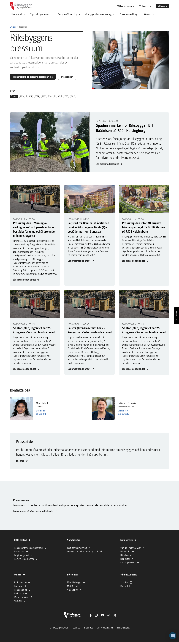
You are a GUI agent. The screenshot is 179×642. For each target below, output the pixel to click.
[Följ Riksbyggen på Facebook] (91, 615)
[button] (172, 635)
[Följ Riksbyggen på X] (114, 615)
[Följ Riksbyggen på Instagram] (96, 615)
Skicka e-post (41, 410)
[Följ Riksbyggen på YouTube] (102, 615)
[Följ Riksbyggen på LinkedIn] (108, 615)
